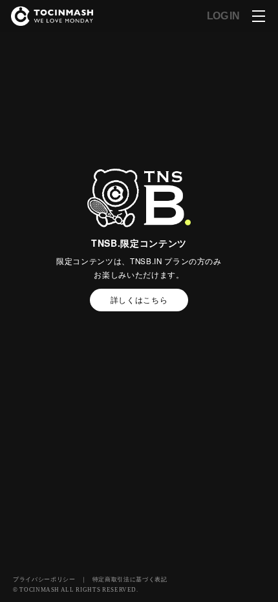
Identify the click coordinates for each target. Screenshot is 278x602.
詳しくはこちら (139, 300)
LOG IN (223, 16)
